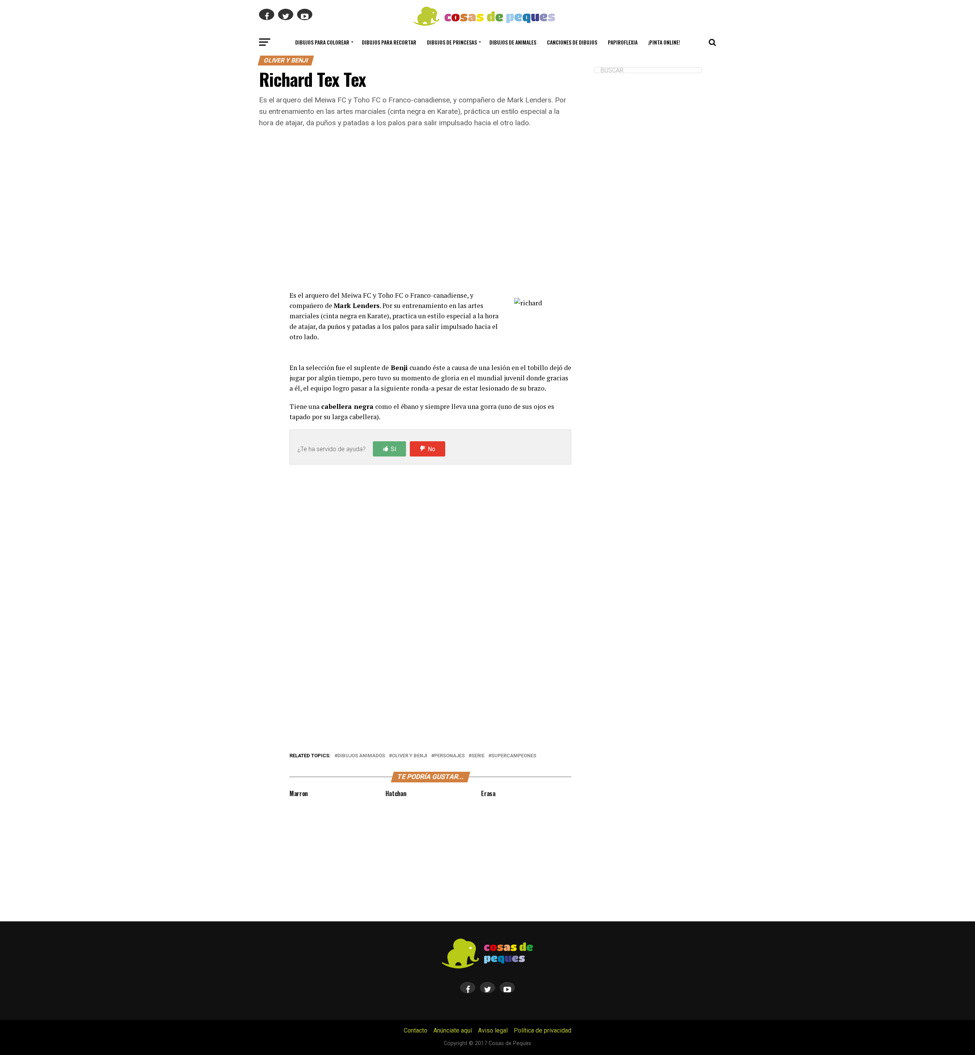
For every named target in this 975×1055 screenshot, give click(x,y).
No (431, 449)
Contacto (415, 1030)
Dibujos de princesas (452, 42)
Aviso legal (493, 1030)
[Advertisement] (430, 219)
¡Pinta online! (664, 42)
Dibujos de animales (512, 42)
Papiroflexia (623, 42)
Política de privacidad (542, 1030)
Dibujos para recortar (389, 42)
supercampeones (513, 755)
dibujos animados (361, 755)
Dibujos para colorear (322, 42)
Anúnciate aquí (452, 1030)
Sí (393, 449)
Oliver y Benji (409, 755)
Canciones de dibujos (572, 42)
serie (478, 755)
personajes (449, 755)
